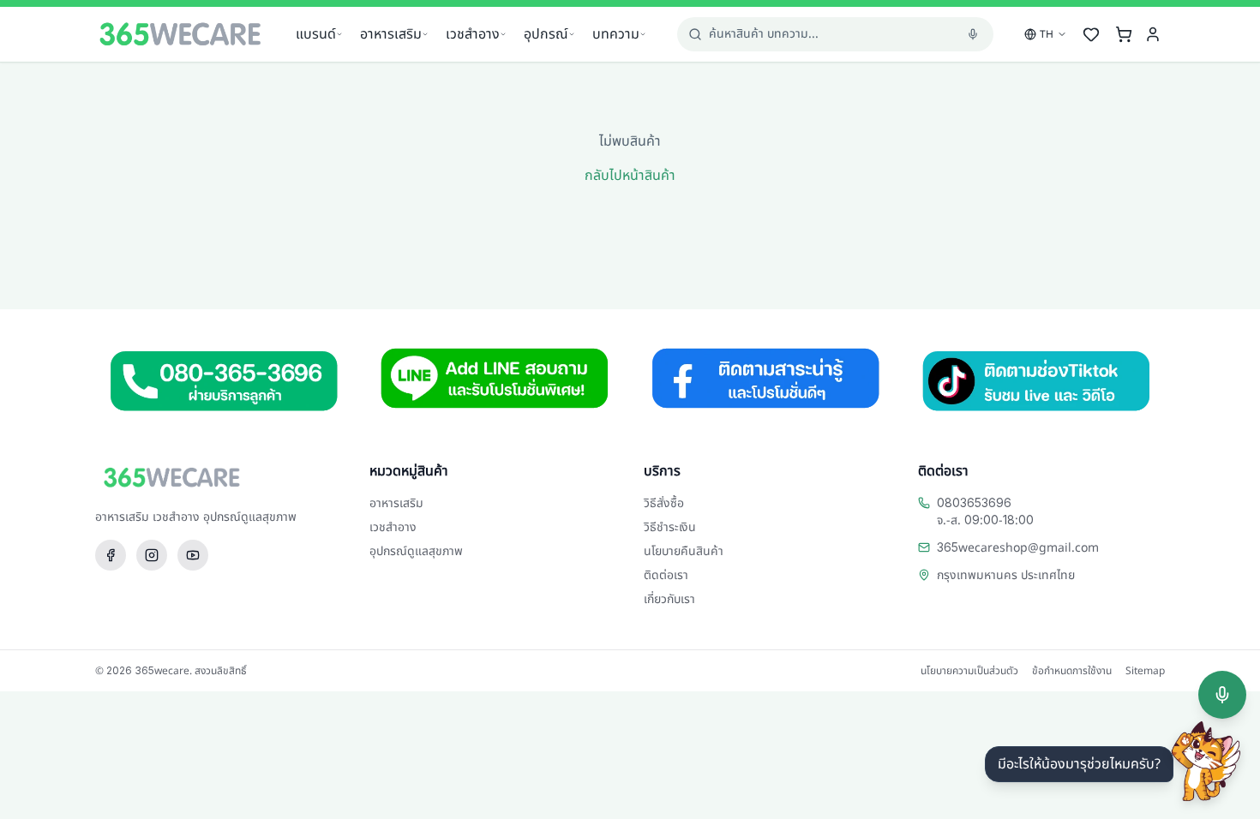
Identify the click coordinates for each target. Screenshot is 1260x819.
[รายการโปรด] (1091, 34)
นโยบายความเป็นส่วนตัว (969, 671)
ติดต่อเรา (666, 575)
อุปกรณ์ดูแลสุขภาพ (416, 551)
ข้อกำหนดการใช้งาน (1072, 671)
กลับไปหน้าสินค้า (630, 175)
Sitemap (1145, 671)
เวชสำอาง (473, 34)
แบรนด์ (316, 34)
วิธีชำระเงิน (670, 527)
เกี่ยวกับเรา (669, 599)
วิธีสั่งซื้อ (664, 503)
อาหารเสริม (391, 34)
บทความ (615, 34)
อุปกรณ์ (546, 34)
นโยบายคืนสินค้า (683, 551)
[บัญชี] (1153, 34)
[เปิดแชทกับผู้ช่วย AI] (1206, 761)
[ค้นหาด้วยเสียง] (1222, 695)
